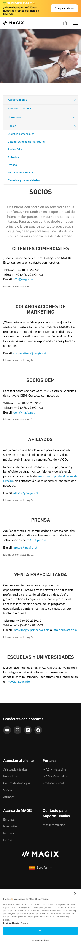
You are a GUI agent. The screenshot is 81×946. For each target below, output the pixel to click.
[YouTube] (7, 730)
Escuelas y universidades (24, 180)
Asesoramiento (17, 99)
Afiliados (13, 157)
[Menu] (75, 23)
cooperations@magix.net (29, 353)
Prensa (12, 165)
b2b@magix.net (23, 279)
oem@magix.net (24, 412)
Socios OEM (15, 149)
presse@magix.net (25, 547)
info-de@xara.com (65, 630)
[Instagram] (17, 730)
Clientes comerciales (21, 134)
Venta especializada (20, 172)
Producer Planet (53, 783)
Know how (14, 117)
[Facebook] (38, 730)
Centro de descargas (16, 783)
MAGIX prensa (36, 540)
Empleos (8, 833)
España (42, 867)
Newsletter (10, 826)
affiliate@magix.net (25, 493)
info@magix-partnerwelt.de (31, 630)
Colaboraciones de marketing (26, 141)
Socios (12, 126)
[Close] (75, 893)
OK (40, 930)
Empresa (9, 819)
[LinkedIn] (28, 730)
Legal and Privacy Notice (15, 923)
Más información (54, 825)
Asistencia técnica (19, 108)
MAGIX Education (19, 681)
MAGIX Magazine (54, 769)
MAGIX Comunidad (56, 776)
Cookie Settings (40, 940)
